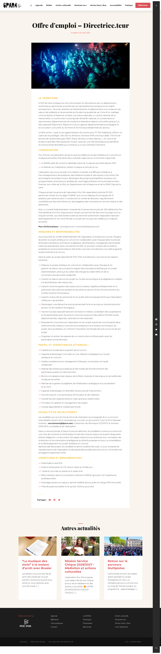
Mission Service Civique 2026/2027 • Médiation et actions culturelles (80, 566)
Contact (54, 627)
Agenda (39, 5)
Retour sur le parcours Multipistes (118, 564)
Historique (87, 620)
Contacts (23, 641)
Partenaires (87, 623)
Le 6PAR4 (87, 616)
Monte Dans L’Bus (98, 5)
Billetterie (142, 5)
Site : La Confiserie (133, 641)
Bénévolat (87, 627)
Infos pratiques (57, 623)
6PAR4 (49, 5)
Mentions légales (38, 641)
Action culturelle (63, 5)
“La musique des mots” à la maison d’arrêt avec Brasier (37, 564)
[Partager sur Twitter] (59, 500)
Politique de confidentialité (61, 641)
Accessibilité (116, 5)
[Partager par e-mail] (50, 500)
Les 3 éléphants (121, 627)
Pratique (129, 5)
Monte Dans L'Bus (122, 623)
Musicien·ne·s (80, 5)
